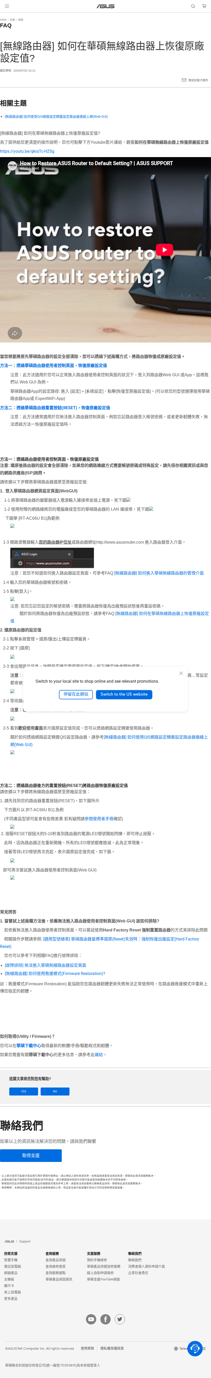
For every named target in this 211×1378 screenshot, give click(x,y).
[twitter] (120, 1319)
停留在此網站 (76, 694)
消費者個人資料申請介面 (146, 1266)
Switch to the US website (124, 694)
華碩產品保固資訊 (59, 1279)
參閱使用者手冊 (99, 818)
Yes (23, 1091)
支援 (12, 19)
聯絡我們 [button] (135, 1253)
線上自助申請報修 (100, 1272)
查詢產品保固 (56, 1260)
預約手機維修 (97, 1260)
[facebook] (105, 1319)
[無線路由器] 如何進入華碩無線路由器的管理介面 (159, 573)
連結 (99, 1054)
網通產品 (10, 1272)
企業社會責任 (138, 1272)
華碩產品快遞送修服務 (103, 1266)
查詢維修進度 (56, 1266)
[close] (181, 673)
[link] (105, 6)
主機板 (9, 1279)
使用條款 (87, 1348)
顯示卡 (9, 1285)
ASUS (3, 19)
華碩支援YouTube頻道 (103, 1279)
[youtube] (91, 1319)
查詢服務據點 (56, 1272)
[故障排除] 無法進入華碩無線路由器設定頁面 (45, 965)
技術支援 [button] (10, 1253)
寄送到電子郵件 (198, 80)
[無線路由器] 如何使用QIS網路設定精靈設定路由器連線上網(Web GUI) (56, 116)
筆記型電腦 (12, 1266)
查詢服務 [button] (52, 1253)
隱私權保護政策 (112, 1348)
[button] (7, 6)
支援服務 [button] (93, 1253)
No (55, 1091)
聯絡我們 (135, 1260)
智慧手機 (10, 1260)
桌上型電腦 (12, 1292)
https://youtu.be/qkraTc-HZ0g (27, 151)
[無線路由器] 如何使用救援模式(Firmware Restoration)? (55, 973)
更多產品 (10, 1298)
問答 (20, 19)
